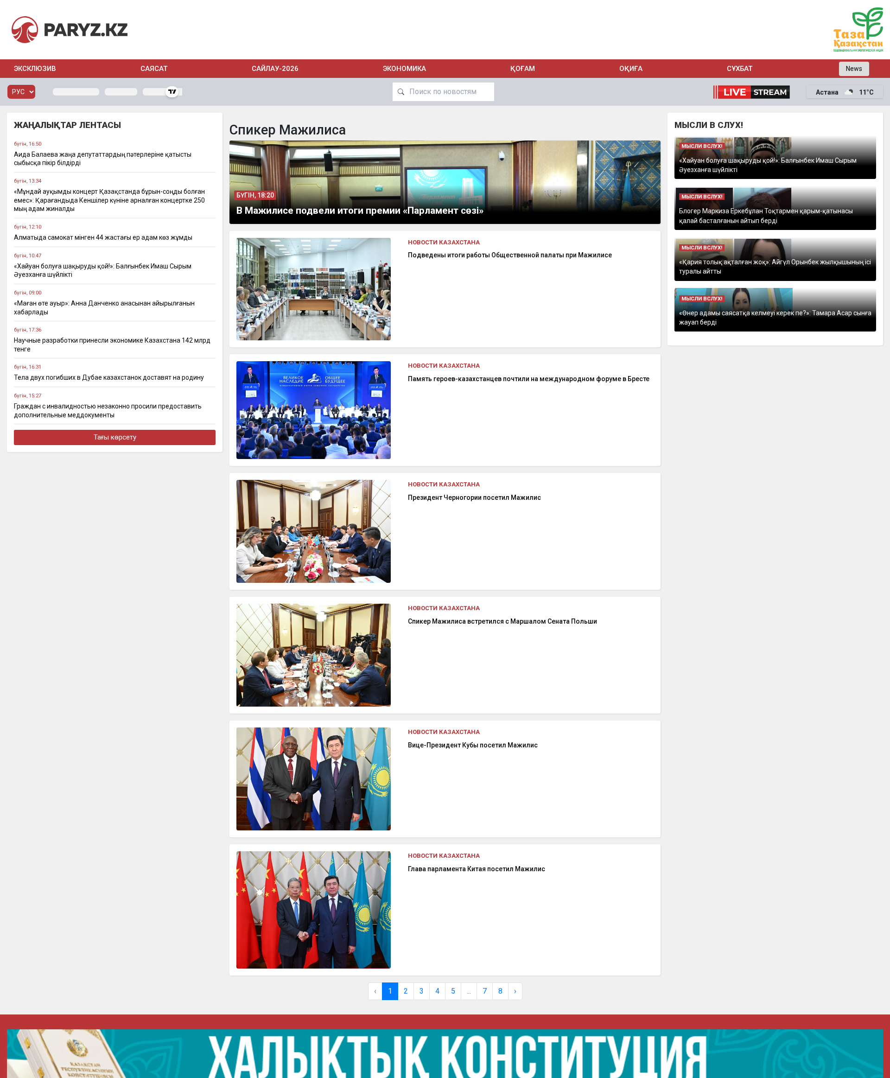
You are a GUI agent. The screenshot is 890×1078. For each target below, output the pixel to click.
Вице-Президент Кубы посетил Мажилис (473, 745)
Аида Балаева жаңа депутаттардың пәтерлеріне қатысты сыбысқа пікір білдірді (102, 159)
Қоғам (522, 68)
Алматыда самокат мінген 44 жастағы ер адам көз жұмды (103, 237)
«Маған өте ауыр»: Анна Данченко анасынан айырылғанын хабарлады (104, 308)
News (854, 68)
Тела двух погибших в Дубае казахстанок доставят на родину (109, 377)
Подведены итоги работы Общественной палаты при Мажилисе (510, 255)
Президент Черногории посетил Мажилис (474, 497)
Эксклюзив (35, 68)
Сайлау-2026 (275, 68)
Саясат (153, 68)
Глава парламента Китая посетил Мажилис (476, 869)
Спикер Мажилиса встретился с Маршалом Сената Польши (502, 621)
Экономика (404, 68)
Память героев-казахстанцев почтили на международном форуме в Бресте (528, 379)
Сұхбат (739, 68)
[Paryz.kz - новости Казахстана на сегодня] (69, 29)
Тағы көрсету (115, 437)
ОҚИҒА (630, 68)
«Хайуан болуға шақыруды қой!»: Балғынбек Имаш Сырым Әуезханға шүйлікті (102, 270)
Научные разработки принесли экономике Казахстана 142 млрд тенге (112, 345)
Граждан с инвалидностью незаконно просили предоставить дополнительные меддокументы (108, 410)
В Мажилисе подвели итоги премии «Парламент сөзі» (359, 210)
